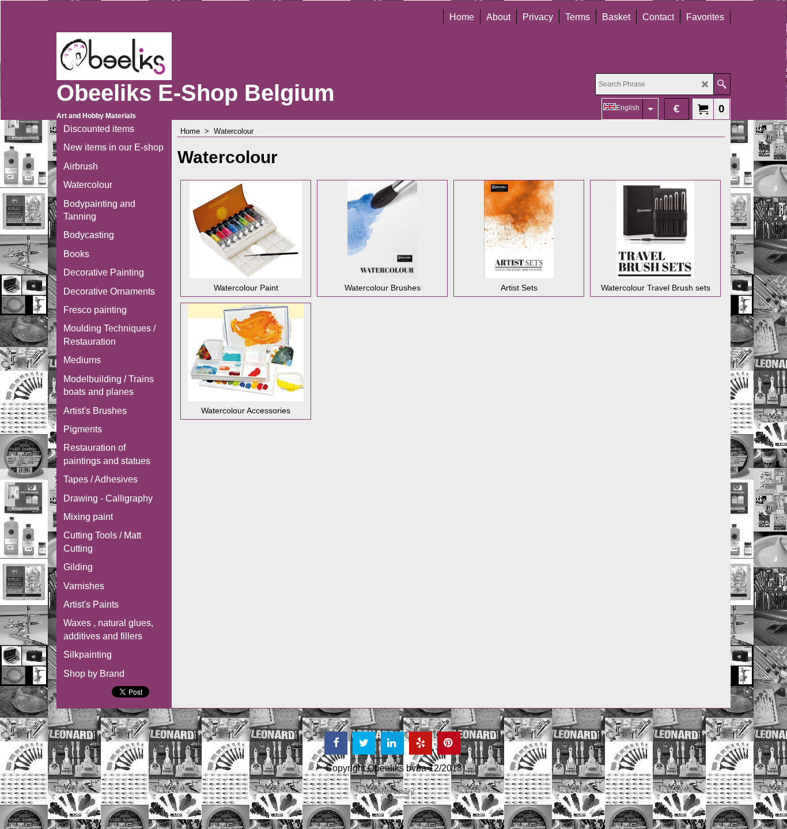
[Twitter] (364, 743)
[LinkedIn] (392, 743)
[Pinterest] (448, 743)
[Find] (721, 84)
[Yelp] (420, 743)
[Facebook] (335, 743)
